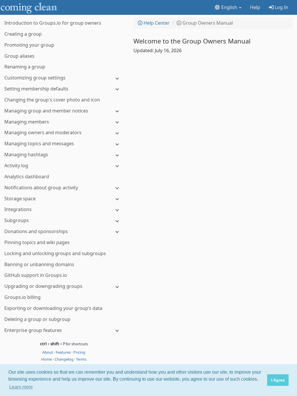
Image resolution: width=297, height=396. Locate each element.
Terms (81, 359)
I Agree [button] (278, 380)
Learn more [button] (21, 386)
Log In (281, 7)
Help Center (156, 23)
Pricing (79, 352)
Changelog (64, 359)
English (229, 7)
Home (47, 359)
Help (255, 7)
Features (64, 352)
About (48, 352)
